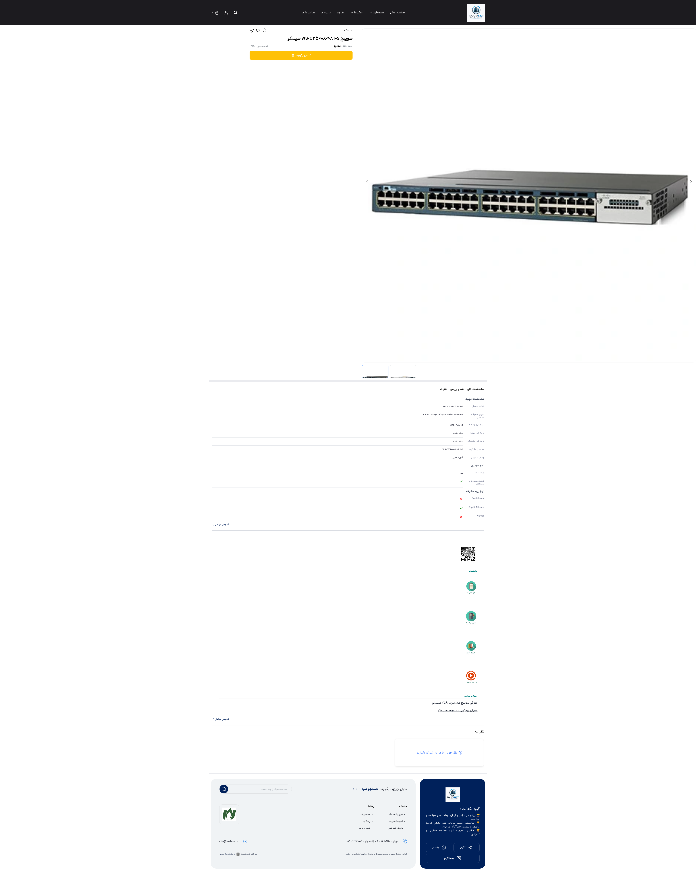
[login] (226, 12)
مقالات (341, 13)
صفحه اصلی (397, 13)
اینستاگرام (449, 858)
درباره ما (326, 13)
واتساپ (435, 847)
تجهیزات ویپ (396, 821)
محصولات (378, 13)
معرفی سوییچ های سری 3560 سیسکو (454, 703)
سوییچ (337, 46)
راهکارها (358, 13)
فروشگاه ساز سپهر (227, 854)
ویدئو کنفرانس (395, 828)
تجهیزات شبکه (395, 814)
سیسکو (348, 30)
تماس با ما (308, 13)
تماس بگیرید (303, 55)
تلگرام (463, 847)
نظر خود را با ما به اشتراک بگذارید (437, 753)
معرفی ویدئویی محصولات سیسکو (457, 710)
